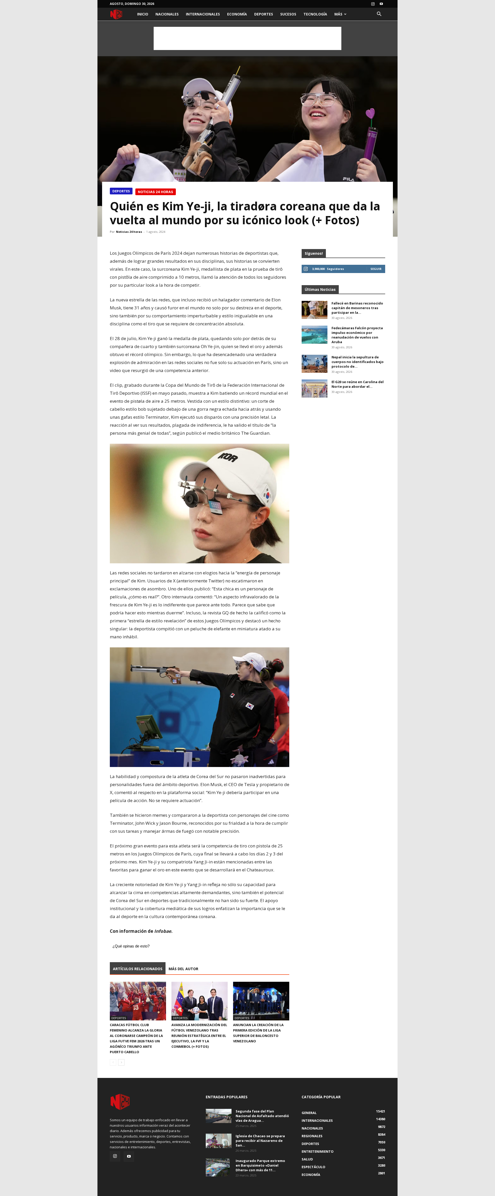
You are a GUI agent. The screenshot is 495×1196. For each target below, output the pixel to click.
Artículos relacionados (137, 968)
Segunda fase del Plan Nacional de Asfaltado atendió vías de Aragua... (262, 1116)
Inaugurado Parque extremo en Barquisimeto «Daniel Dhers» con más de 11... (260, 1165)
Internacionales (203, 14)
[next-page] (121, 1062)
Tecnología (315, 14)
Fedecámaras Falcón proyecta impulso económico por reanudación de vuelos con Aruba (357, 335)
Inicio (142, 14)
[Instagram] (373, 4)
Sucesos (288, 14)
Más (338, 14)
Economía (237, 14)
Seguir (376, 269)
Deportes (263, 14)
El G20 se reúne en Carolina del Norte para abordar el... (358, 384)
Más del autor (183, 968)
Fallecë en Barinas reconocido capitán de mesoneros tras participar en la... (357, 308)
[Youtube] (381, 4)
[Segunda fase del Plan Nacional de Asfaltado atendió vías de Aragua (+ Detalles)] (219, 1116)
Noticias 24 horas (129, 232)
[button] (379, 14)
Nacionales (167, 14)
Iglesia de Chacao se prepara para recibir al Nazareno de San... (260, 1141)
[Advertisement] (247, 38)
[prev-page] (113, 1062)
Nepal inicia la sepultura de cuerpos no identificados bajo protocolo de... (358, 362)
